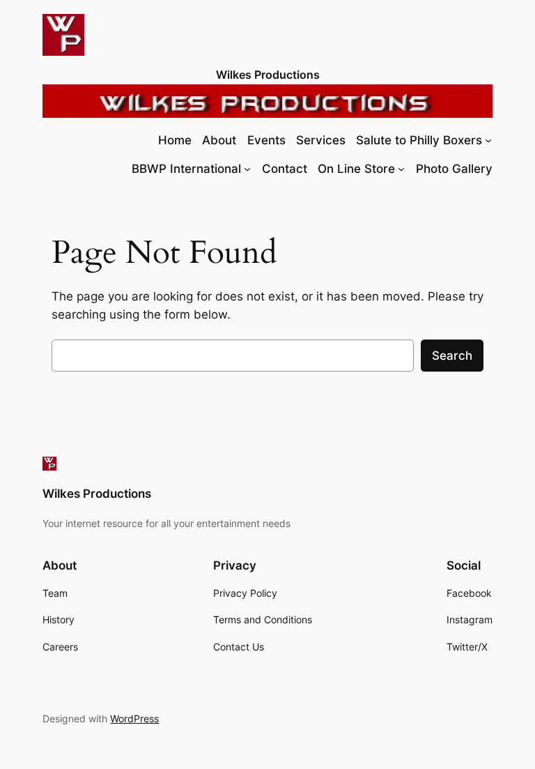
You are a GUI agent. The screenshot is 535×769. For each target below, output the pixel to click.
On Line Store (356, 169)
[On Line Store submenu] (401, 168)
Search (452, 356)
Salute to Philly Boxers (419, 140)
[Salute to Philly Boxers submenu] (488, 140)
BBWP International (186, 169)
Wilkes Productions (268, 75)
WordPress (134, 718)
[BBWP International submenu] (247, 168)
